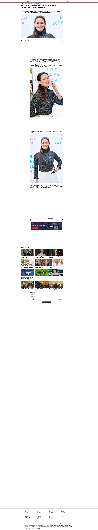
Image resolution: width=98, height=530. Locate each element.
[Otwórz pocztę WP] (64, 1)
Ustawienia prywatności (60, 523)
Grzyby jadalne (62, 517)
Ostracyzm (62, 516)
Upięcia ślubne (62, 515)
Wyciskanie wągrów (51, 516)
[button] (67, 1)
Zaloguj (70, 1)
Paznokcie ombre (26, 516)
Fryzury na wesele (63, 512)
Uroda (58, 1)
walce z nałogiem (48, 185)
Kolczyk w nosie (50, 517)
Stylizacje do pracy (39, 516)
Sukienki (62, 518)
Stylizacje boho (38, 518)
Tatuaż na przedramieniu (51, 518)
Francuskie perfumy (27, 512)
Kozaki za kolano (39, 512)
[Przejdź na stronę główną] (26, 1)
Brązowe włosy (50, 515)
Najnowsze (34, 1)
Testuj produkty (40, 1)
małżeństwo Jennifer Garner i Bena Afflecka (47, 59)
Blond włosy (26, 515)
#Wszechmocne (46, 1)
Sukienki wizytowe (39, 517)
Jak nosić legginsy (39, 515)
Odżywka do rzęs (51, 512)
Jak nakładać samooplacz (27, 517)
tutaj (39, 528)
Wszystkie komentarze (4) (46, 302)
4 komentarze (57, 40)
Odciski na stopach (27, 518)
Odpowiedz (34, 299)
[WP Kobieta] (30, 1)
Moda (54, 1)
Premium (51, 1)
